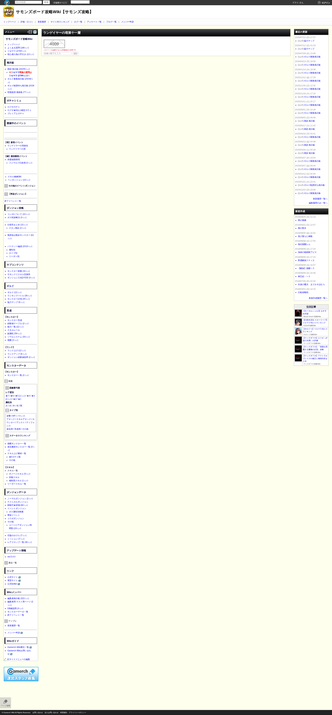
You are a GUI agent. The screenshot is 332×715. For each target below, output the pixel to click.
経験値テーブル (18, 323)
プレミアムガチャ (15, 113)
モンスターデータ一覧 (17, 612)
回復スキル (14, 477)
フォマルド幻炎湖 (20, 163)
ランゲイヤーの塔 (17, 149)
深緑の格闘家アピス (307, 252)
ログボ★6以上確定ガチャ (19, 110)
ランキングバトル (19, 295)
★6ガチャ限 (15, 457)
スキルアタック (23, 419)
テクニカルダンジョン (17, 502)
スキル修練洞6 (14, 176)
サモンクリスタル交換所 (18, 274)
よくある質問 (18, 48)
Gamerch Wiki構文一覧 (18, 647)
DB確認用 (15, 608)
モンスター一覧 (18, 375)
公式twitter (12, 584)
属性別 (12, 250)
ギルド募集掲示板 (312, 57)
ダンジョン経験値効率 (21, 357)
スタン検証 (17, 228)
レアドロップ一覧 (19, 542)
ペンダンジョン (19, 180)
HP (13, 416)
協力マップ (15, 302)
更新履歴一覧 (13, 625)
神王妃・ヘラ (304, 276)
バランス (21, 416)
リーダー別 (14, 256)
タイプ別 (13, 253)
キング (27, 435)
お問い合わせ (38, 712)
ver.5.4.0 (11, 556)
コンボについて (18, 214)
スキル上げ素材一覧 (16, 453)
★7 (7, 396)
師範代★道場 (17, 505)
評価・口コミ (27, 22)
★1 (19, 399)
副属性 (14, 333)
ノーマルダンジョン (20, 498)
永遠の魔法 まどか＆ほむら (311, 284)
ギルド (10, 286)
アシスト (20, 422)
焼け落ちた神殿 (305, 236)
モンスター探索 (18, 271)
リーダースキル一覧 (16, 484)
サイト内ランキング (60, 22)
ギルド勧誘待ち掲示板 (314, 185)
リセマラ (16, 51)
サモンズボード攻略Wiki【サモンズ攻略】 (54, 12)
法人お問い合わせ (51, 712)
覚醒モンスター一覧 (16, 443)
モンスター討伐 (18, 299)
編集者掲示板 (18, 598)
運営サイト (12, 580)
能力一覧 (15, 327)
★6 (12, 396)
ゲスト (296, 3)
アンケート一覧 (94, 22)
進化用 (10, 429)
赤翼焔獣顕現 (13, 159)
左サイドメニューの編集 (18, 659)
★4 (28, 396)
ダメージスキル (19, 474)
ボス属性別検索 (16, 512)
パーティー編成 (19, 246)
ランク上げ (16, 350)
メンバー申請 (127, 22)
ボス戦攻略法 (16, 217)
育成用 (17, 429)
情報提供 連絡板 (18, 92)
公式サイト (12, 577)
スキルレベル (13, 330)
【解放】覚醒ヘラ (306, 268)
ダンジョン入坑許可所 (21, 277)
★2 (14, 399)
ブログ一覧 (111, 22)
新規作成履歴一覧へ (318, 298)
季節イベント (13, 515)
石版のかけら (16, 535)
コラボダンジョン (15, 518)
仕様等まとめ (17, 225)
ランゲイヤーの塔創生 (17, 145)
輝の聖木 (302, 228)
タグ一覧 (78, 22)
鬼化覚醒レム (304, 244)
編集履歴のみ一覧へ (318, 203)
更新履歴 (42, 22)
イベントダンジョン (16, 508)
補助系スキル (18, 480)
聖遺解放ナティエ (306, 260)
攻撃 (9, 416)
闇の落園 (302, 220)
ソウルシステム (18, 337)
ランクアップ (16, 354)
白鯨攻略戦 (303, 292)
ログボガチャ (13, 107)
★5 (20, 396)
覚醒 (12, 340)
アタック (11, 419)
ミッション (15, 539)
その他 (25, 429)
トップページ (9, 22)
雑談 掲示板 (18, 69)
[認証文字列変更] (54, 44)
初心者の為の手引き (20, 54)
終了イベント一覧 (12, 201)
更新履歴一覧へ (320, 199)
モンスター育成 (14, 320)
